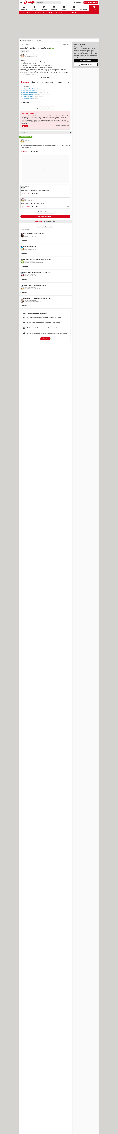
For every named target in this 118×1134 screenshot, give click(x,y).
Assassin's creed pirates (26, 94)
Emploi (74, 12)
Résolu (53, 48)
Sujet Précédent (25, 44)
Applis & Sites (43, 9)
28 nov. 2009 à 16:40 (29, 142)
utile (26, 126)
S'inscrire (45, 338)
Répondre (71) (26, 82)
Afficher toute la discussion (44, 216)
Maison (64, 9)
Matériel (48, 12)
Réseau (52, 12)
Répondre (39, 221)
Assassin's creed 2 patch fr (27, 96)
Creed (27, 51)
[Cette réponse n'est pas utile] (37, 151)
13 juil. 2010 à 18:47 (29, 200)
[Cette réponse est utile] (31, 151)
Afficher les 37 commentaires (46, 211)
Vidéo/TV (58, 12)
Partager (60, 82)
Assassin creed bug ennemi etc (28, 92)
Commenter (26, 151)
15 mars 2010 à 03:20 (29, 188)
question (91, 2)
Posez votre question (49, 82)
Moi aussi (36, 82)
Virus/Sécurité (64, 12)
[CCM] (29, 2)
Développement (30, 12)
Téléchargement (84, 9)
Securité (74, 9)
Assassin (22, 51)
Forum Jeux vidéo (40, 91)
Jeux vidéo (42, 12)
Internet (37, 12)
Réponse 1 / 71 (24, 132)
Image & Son (54, 9)
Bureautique (23, 12)
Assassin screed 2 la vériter (27, 91)
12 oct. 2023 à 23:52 (34, 56)
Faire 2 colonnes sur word (27, 98)
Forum (94, 9)
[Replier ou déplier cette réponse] (70, 132)
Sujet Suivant (66, 44)
